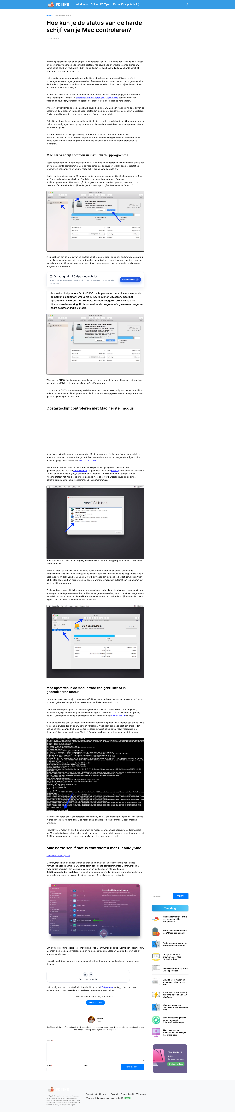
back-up (115, 470)
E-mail (86, 1065)
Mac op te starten (87, 460)
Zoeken (180, 896)
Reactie (50, 1040)
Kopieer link (95, 1002)
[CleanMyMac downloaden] (170, 1058)
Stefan (100, 1018)
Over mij (114, 1094)
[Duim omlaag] (91, 974)
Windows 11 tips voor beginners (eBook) (108, 1098)
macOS (49, 16)
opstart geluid (118, 715)
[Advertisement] (95, 50)
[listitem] (170, 919)
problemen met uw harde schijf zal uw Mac (97, 97)
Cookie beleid (101, 1094)
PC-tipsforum (106, 987)
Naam (49, 1065)
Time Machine (80, 470)
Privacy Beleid (127, 1094)
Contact (89, 1094)
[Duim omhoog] (85, 974)
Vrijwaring (141, 1094)
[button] (187, 4)
